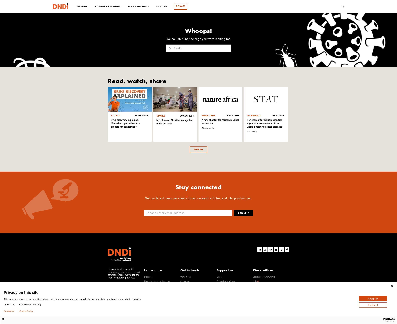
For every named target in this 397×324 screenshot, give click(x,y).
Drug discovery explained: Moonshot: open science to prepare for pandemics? (125, 123)
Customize (9, 311)
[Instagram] (265, 249)
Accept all (373, 298)
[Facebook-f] (287, 249)
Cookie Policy (26, 311)
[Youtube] (270, 249)
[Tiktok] (281, 249)
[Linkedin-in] (259, 249)
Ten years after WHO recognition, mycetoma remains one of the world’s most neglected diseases (265, 123)
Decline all (373, 305)
